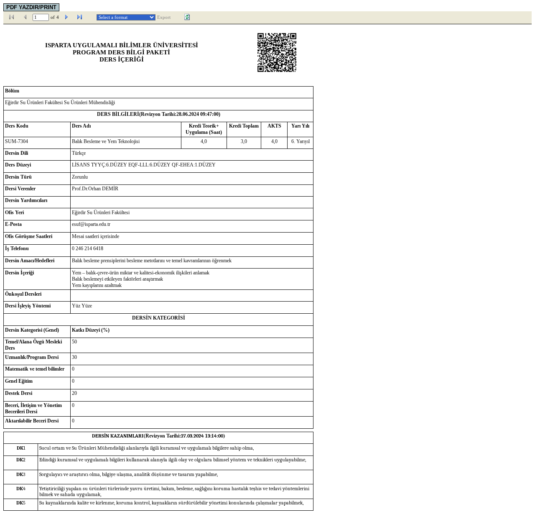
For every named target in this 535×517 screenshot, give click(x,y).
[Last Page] (80, 17)
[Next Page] (66, 17)
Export (164, 17)
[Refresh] (187, 17)
